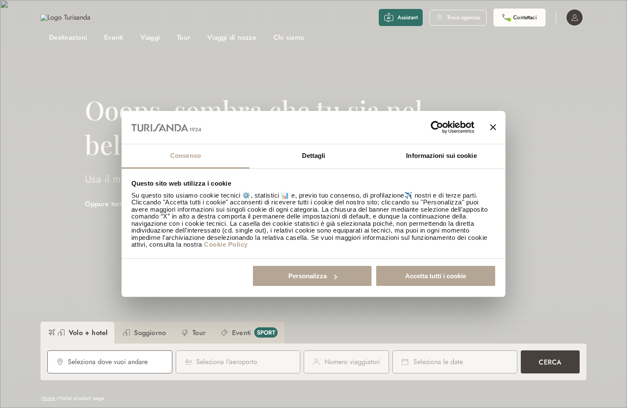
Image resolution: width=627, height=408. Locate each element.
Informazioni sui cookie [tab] (441, 155)
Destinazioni (68, 37)
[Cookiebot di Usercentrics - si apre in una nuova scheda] (437, 127)
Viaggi (150, 37)
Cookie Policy (226, 244)
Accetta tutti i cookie (435, 276)
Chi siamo (288, 37)
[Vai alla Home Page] (65, 17)
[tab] (77, 333)
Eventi (113, 37)
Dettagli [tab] (313, 155)
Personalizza (307, 276)
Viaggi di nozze (231, 37)
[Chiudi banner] (493, 128)
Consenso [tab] (185, 155)
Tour (183, 37)
